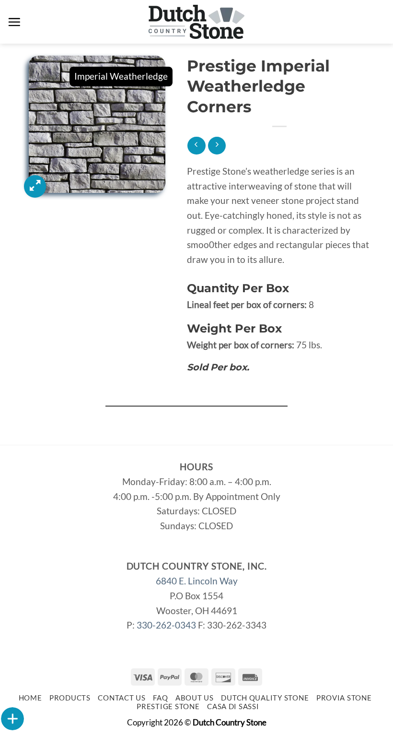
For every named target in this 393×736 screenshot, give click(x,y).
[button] (14, 22)
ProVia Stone (344, 698)
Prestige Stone (168, 706)
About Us (194, 698)
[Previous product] (217, 145)
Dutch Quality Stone (265, 698)
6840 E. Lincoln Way (197, 580)
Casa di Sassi (233, 706)
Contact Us (121, 698)
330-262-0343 (166, 624)
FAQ (160, 698)
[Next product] (196, 145)
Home (30, 698)
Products (70, 698)
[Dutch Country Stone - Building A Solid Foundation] (197, 22)
